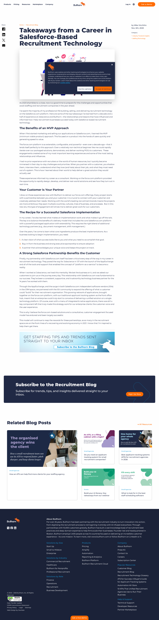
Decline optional (85, 89)
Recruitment (52, 587)
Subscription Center (127, 560)
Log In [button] (128, 4)
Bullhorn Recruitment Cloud (95, 564)
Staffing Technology (138, 38)
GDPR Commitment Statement (18, 605)
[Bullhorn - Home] (13, 520)
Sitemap (28, 607)
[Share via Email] (3, 45)
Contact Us (123, 553)
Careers (121, 557)
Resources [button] (26, 4)
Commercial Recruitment (58, 561)
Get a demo (146, 4)
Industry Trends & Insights (140, 36)
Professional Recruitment (58, 572)
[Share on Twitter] (3, 41)
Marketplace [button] (38, 4)
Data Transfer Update (14, 603)
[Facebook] (11, 528)
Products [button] (7, 4)
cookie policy (65, 83)
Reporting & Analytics (92, 557)
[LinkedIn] (15, 528)
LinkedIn (133, 537)
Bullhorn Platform (90, 560)
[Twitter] (8, 528)
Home (21, 25)
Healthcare (52, 565)
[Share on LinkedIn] (3, 35)
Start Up (50, 546)
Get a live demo (79, 618)
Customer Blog (125, 568)
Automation (87, 553)
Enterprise (51, 553)
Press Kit (121, 550)
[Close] (112, 64)
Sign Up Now (134, 394)
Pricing (16, 4)
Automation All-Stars (127, 585)
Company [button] (49, 4)
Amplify (85, 550)
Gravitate (21, 610)
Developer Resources (127, 606)
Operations (52, 583)
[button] (134, 4)
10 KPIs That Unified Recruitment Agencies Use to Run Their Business (133, 592)
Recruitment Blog (32, 25)
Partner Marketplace (127, 610)
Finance (50, 580)
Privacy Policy (12, 607)
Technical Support (126, 603)
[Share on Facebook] (3, 29)
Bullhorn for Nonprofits (57, 568)
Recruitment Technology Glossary (133, 575)
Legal (21, 607)
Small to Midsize (54, 550)
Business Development (57, 590)
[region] (80, 78)
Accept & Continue (103, 89)
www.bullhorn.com (100, 537)
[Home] (79, 5)
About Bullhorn (125, 546)
